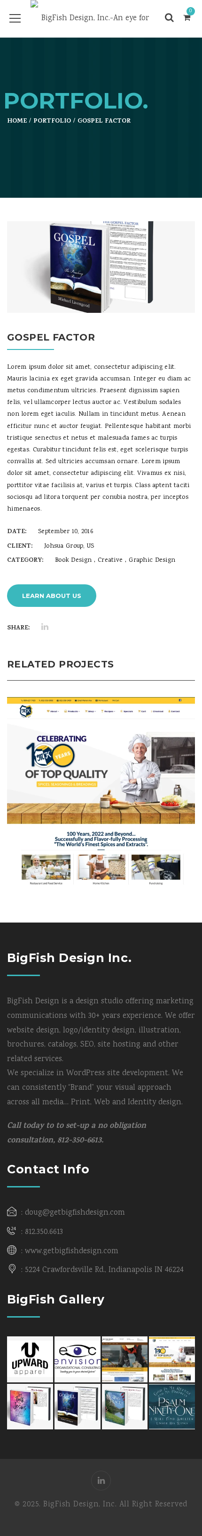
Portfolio (52, 121)
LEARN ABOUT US (51, 595)
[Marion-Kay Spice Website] (115, 812)
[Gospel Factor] (176, 294)
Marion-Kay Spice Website (101, 766)
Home (17, 121)
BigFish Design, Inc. (80, 1505)
